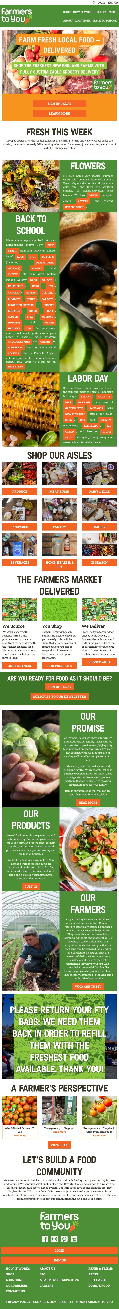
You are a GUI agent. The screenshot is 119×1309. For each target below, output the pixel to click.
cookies (13, 353)
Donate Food (99, 1285)
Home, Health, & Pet (59, 564)
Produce (19, 491)
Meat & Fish (59, 491)
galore (47, 280)
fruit (49, 310)
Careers (46, 1285)
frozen (49, 305)
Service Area (99, 662)
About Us (47, 1268)
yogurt (37, 268)
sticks (12, 250)
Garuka (13, 292)
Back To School (105, 20)
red (82, 419)
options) (14, 268)
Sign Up (113, 2)
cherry (45, 341)
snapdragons (74, 207)
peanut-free (45, 262)
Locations (83, 20)
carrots (47, 299)
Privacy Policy (18, 1302)
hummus (14, 322)
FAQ (42, 1274)
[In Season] (99, 544)
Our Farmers (107, 12)
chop (101, 396)
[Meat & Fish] (59, 473)
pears (47, 293)
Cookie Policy (44, 1302)
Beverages (20, 562)
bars (33, 280)
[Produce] (19, 473)
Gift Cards (97, 1280)
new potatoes (75, 414)
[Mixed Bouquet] (31, 185)
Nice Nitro (15, 366)
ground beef (74, 408)
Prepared (20, 527)
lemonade (91, 425)
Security (66, 1302)
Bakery (99, 527)
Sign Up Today (60, 104)
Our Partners (20, 666)
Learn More (59, 113)
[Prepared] (19, 508)
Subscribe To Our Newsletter (59, 696)
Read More (88, 802)
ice (109, 425)
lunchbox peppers (21, 305)
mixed (93, 195)
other (49, 322)
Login (101, 2)
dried (33, 310)
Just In (31, 886)
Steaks (86, 396)
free (30, 316)
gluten (13, 316)
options (47, 316)
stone (106, 431)
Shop (67, 12)
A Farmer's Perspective (59, 1280)
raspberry (15, 285)
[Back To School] (88, 291)
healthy (14, 328)
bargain (84, 402)
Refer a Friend (100, 1268)
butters (48, 256)
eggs (20, 256)
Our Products (59, 666)
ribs (68, 402)
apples (30, 292)
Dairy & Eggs (99, 491)
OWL (50, 285)
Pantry (59, 527)
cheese (13, 274)
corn (68, 419)
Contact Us (15, 1291)
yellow (105, 419)
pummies (14, 299)
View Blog (59, 1145)
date (35, 285)
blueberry (15, 347)
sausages (96, 408)
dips (28, 328)
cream (69, 431)
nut (33, 256)
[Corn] (31, 409)
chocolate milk (19, 341)
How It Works (83, 12)
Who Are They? (88, 986)
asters (83, 201)
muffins (14, 310)
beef (50, 245)
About (68, 20)
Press (93, 1274)
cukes (31, 299)
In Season (99, 562)
